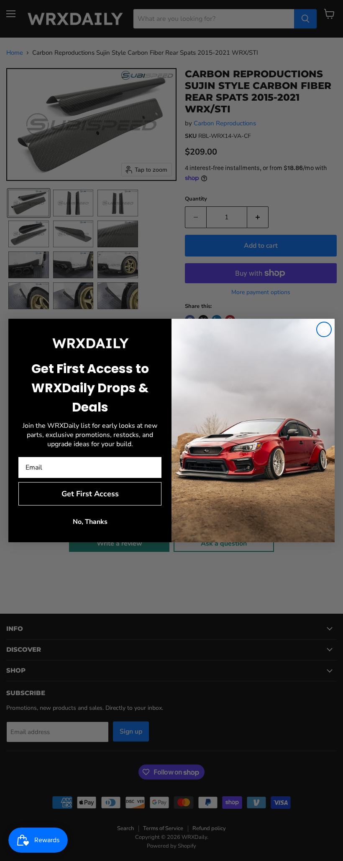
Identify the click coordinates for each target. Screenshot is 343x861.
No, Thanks (90, 521)
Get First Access (90, 494)
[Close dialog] (324, 329)
